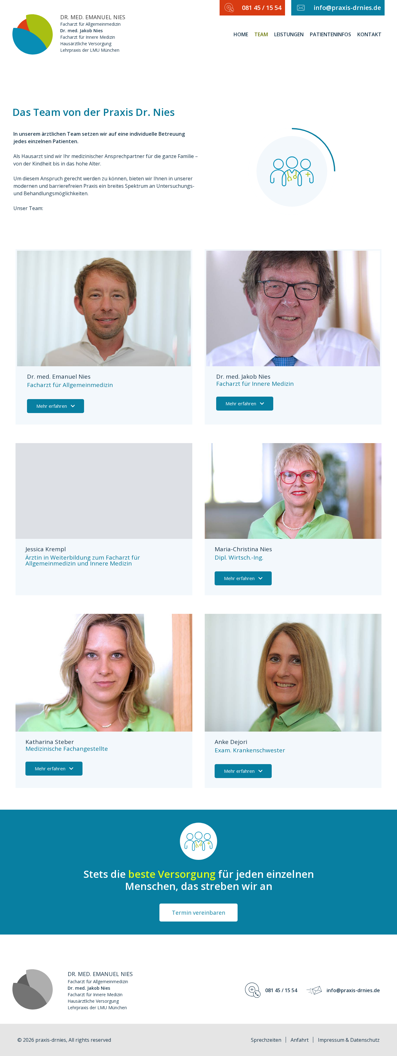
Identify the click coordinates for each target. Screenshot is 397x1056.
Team (261, 34)
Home (241, 34)
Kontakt (369, 34)
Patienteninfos (330, 34)
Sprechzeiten (266, 1039)
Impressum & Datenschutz (349, 1039)
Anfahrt (300, 1039)
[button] (55, 406)
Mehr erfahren (51, 406)
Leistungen (289, 34)
